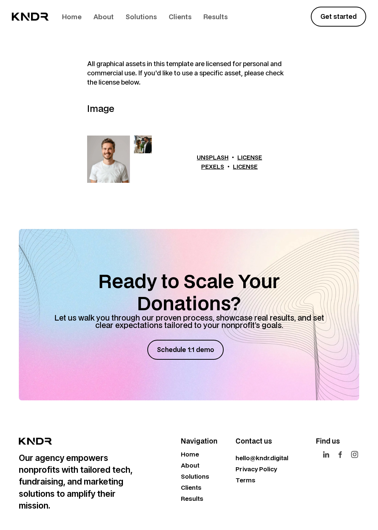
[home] (30, 17)
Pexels (212, 166)
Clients (180, 16)
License (249, 157)
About (103, 16)
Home (72, 16)
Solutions (141, 16)
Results (215, 16)
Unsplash (212, 157)
